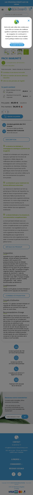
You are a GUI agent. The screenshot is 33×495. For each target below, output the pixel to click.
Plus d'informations (16, 42)
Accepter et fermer (17, 45)
